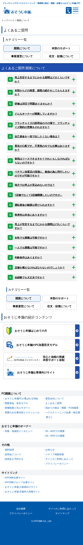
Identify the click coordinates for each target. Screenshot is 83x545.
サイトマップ (62, 513)
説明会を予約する (14, 458)
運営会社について (54, 398)
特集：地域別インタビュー (19, 431)
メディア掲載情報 (54, 454)
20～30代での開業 (55, 435)
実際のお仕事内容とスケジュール (22, 412)
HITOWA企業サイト (15, 477)
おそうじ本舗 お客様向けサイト (21, 486)
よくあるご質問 (53, 403)
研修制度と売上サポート (17, 407)
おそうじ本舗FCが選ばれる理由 (21, 398)
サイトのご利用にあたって (59, 458)
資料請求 (9, 449)
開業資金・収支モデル (16, 403)
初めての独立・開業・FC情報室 (62, 407)
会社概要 (20, 508)
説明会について (13, 454)
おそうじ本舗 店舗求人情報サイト (22, 491)
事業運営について (22, 56)
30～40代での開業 (55, 431)
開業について (22, 48)
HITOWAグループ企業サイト (20, 482)
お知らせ (50, 449)
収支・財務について (61, 56)
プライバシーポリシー (57, 463)
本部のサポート (61, 48)
